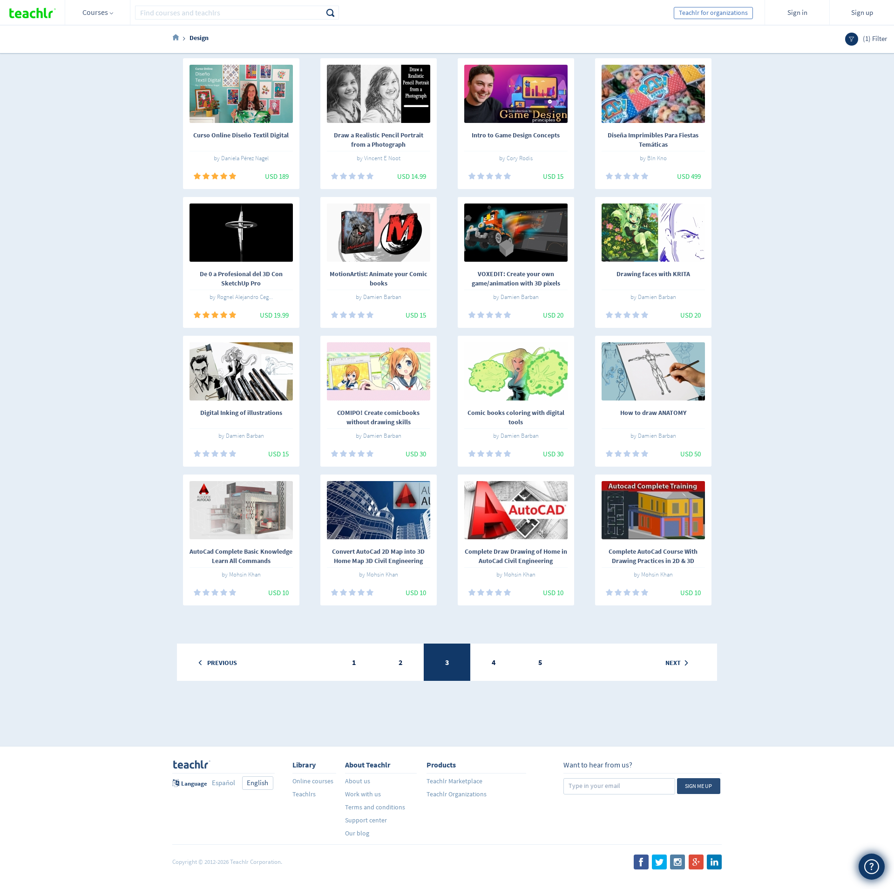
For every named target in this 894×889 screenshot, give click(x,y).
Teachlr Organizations (457, 794)
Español (223, 782)
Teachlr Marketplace (454, 781)
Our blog (357, 833)
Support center (366, 820)
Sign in (797, 12)
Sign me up (698, 785)
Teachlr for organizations (713, 12)
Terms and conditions (375, 807)
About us (357, 781)
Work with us (363, 794)
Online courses (312, 781)
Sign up (862, 12)
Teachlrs (304, 794)
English (257, 782)
